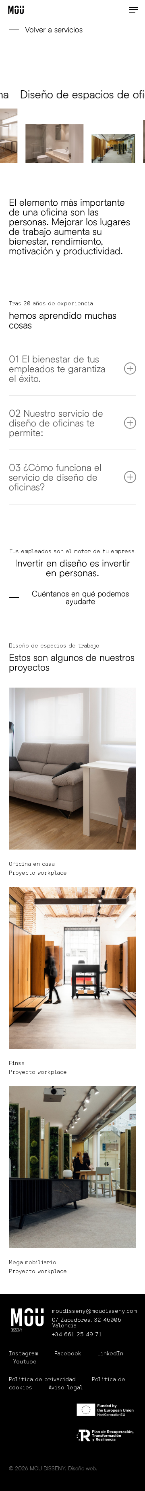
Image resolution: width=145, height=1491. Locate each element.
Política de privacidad (42, 1380)
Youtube (25, 1362)
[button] (133, 10)
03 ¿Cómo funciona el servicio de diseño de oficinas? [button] (55, 476)
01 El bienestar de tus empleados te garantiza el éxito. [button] (57, 368)
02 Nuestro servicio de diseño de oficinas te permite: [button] (56, 422)
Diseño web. (82, 1468)
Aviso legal (65, 1388)
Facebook (67, 1354)
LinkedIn (110, 1354)
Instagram (23, 1354)
